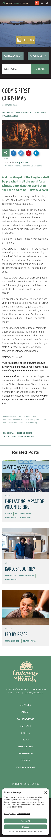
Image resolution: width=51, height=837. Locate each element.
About (25, 711)
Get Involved (25, 718)
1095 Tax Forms (25, 767)
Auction (9, 513)
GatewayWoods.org (34, 692)
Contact (25, 725)
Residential (7, 112)
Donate (25, 760)
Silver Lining (39, 112)
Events (25, 732)
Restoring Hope (23, 112)
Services (25, 704)
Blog (25, 739)
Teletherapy (25, 753)
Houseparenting (10, 116)
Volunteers (25, 517)
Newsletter (25, 746)
